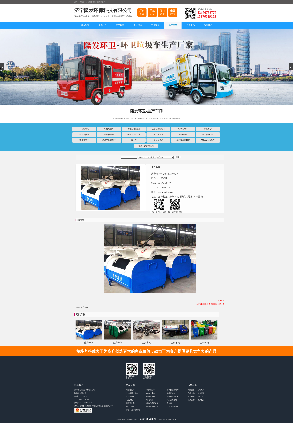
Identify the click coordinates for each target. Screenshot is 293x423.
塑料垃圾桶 (130, 406)
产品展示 (120, 25)
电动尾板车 (130, 400)
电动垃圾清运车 (173, 396)
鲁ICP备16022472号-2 (167, 419)
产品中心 (191, 393)
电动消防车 (130, 396)
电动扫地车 (150, 393)
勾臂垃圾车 (150, 390)
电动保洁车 (171, 393)
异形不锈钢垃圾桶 (133, 410)
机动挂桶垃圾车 (132, 393)
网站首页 (85, 25)
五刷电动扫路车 (173, 406)
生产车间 (173, 25)
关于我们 (102, 25)
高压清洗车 (130, 403)
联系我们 (208, 25)
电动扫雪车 (150, 396)
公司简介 (201, 390)
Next (291, 66)
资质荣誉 (155, 25)
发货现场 (138, 25)
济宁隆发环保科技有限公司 (126, 419)
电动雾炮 (149, 400)
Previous (2, 66)
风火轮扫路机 (172, 400)
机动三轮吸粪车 (152, 403)
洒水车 (169, 403)
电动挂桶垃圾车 (173, 390)
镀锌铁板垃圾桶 (152, 406)
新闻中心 (190, 25)
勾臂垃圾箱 (130, 390)
